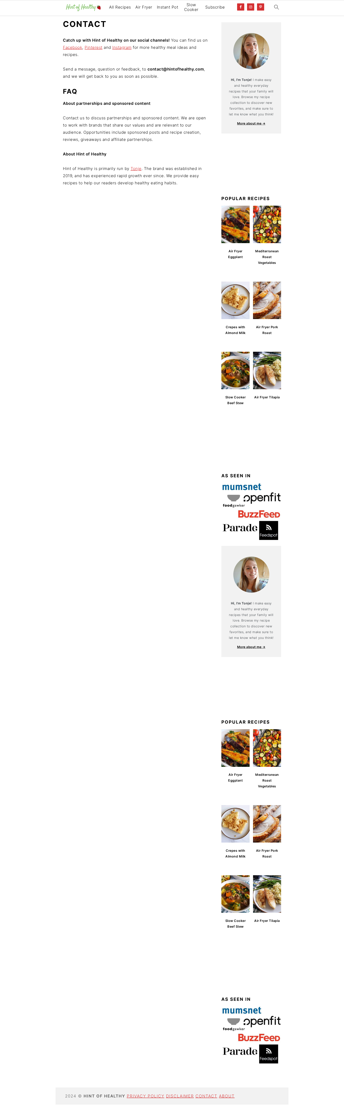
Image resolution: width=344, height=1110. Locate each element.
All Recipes (120, 7)
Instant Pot (167, 7)
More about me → (251, 123)
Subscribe (215, 7)
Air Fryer (143, 7)
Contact (206, 1096)
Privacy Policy (145, 1096)
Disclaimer (180, 1096)
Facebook (72, 47)
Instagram (122, 47)
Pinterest (94, 47)
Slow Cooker (191, 7)
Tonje (136, 168)
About (227, 1096)
